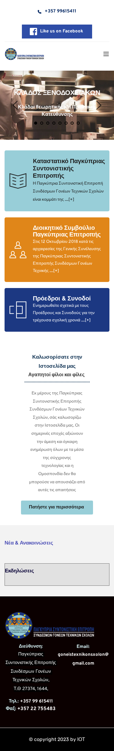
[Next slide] (98, 105)
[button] (106, 54)
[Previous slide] (15, 105)
